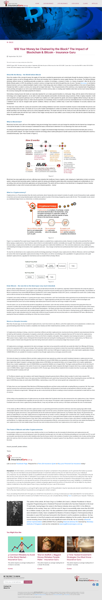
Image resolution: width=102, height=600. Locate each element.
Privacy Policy (66, 594)
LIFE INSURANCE (62, 3)
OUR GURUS (75, 3)
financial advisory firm (70, 522)
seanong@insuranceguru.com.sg (70, 524)
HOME (37, 3)
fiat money (84, 83)
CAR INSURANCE (48, 3)
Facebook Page (21, 463)
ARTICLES (95, 3)
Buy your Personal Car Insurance (69, 463)
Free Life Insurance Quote (47, 463)
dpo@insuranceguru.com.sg (40, 594)
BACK (11, 42)
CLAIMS (85, 3)
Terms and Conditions (58, 594)
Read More (10, 568)
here (69, 495)
